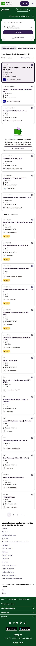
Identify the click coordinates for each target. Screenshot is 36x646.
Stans (4, 593)
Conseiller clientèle (8, 568)
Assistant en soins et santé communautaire (15, 542)
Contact (14, 638)
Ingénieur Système (8, 572)
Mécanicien (5, 545)
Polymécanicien (7, 548)
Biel (3, 590)
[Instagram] (17, 623)
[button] (19, 16)
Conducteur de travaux (9, 565)
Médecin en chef (7, 555)
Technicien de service (9, 575)
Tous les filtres (19, 37)
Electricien (5, 538)
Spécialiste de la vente (9, 535)
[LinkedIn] (25, 623)
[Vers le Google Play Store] (24, 629)
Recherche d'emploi (9, 48)
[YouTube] (13, 623)
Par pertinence (25, 58)
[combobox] (18, 22)
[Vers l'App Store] (11, 629)
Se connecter (21, 10)
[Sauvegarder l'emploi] (32, 65)
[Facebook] (10, 623)
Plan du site (7, 638)
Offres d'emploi (11, 599)
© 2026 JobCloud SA (25, 638)
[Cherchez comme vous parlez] (33, 16)
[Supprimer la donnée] (31, 27)
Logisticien (5, 558)
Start (2, 599)
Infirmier (4, 528)
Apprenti (4, 532)
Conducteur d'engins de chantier (12, 578)
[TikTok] (21, 623)
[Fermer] (32, 3)
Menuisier (5, 562)
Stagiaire (4, 552)
